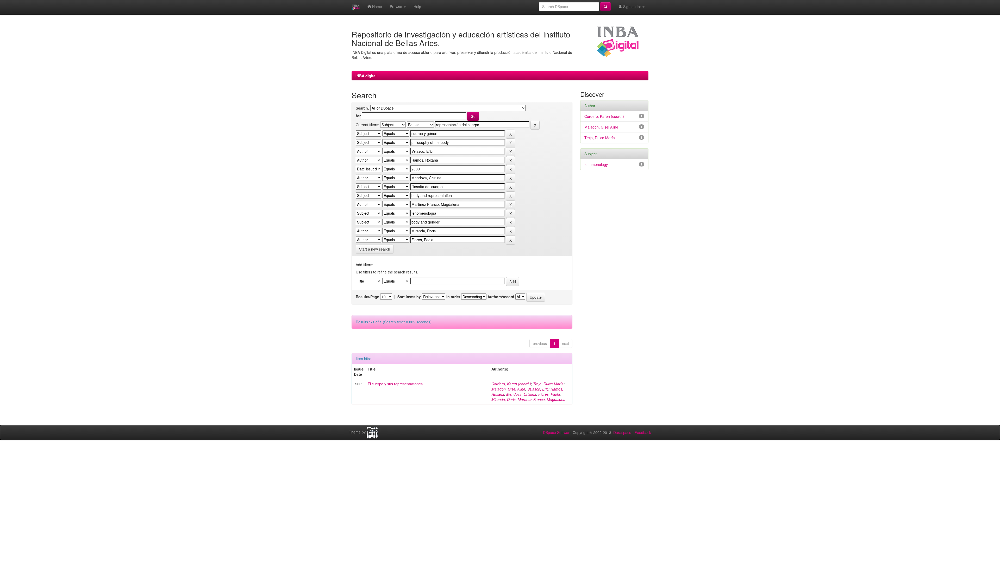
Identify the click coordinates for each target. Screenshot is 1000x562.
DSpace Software (557, 432)
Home (376, 6)
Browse (396, 6)
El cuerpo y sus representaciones (395, 383)
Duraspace (622, 432)
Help (417, 6)
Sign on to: (632, 6)
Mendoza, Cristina (521, 394)
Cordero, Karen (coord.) (511, 383)
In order (453, 296)
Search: (362, 108)
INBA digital (366, 75)
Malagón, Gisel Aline (508, 389)
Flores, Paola (549, 394)
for (358, 115)
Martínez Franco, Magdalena (541, 399)
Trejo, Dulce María (548, 383)
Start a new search (374, 249)
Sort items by (409, 296)
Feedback (643, 432)
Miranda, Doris (503, 399)
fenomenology (596, 164)
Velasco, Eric (537, 389)
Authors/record (501, 296)
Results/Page (367, 296)
